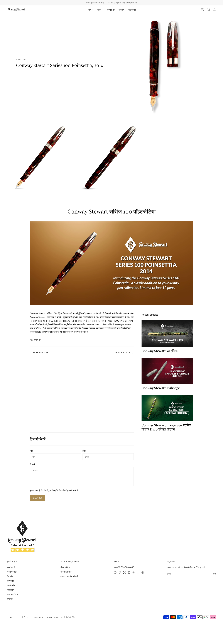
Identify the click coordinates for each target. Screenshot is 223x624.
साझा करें (38, 340)
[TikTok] (129, 572)
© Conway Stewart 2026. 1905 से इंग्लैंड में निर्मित (55, 617)
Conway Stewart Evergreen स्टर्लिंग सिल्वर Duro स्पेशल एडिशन (166, 427)
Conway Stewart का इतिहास (160, 350)
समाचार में (10, 590)
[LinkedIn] (142, 572)
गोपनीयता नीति (66, 571)
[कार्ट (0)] (214, 10)
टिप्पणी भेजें (37, 498)
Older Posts (40, 352)
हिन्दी (23, 617)
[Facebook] (119, 572)
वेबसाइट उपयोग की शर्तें (69, 576)
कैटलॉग (10, 576)
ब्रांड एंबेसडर (12, 571)
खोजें (99, 9)
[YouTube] (138, 572)
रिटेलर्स (9, 599)
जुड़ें (214, 574)
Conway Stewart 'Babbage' (161, 388)
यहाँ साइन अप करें (131, 3)
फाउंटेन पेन (11, 585)
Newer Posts (122, 352)
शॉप (89, 9)
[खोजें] (208, 10)
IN (11, 617)
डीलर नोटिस (65, 567)
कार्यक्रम (10, 580)
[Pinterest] (133, 572)
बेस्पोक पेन (111, 9)
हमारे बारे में (11, 567)
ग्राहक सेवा (132, 9)
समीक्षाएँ (121, 9)
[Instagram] (115, 572)
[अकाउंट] (202, 10)
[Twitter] (124, 572)
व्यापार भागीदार (12, 594)
